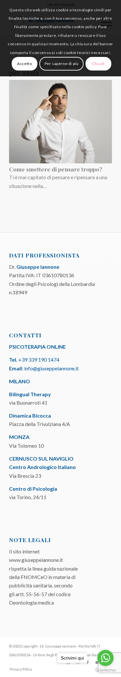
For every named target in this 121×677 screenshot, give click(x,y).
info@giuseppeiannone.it (51, 368)
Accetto (24, 63)
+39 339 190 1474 (38, 359)
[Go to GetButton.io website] (105, 670)
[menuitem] (19, 669)
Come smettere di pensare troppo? (55, 169)
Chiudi (98, 63)
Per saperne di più (62, 63)
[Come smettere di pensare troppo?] (60, 121)
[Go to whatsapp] (105, 658)
